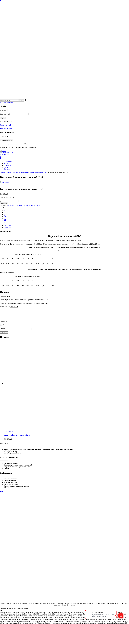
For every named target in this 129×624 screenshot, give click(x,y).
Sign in (3, 118)
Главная (2, 172)
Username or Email (6, 136)
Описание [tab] (7, 225)
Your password (5, 114)
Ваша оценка (5, 306)
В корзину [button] (7, 431)
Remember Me (7, 121)
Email (2, 329)
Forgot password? (5, 125)
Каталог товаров (11, 172)
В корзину (4, 203)
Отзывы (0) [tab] (8, 227)
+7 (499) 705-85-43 (6, 102)
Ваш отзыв (4, 321)
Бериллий (44, 172)
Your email (3, 110)
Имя (2, 325)
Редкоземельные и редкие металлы (29, 172)
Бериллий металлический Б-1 (17, 435)
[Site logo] (3, 151)
